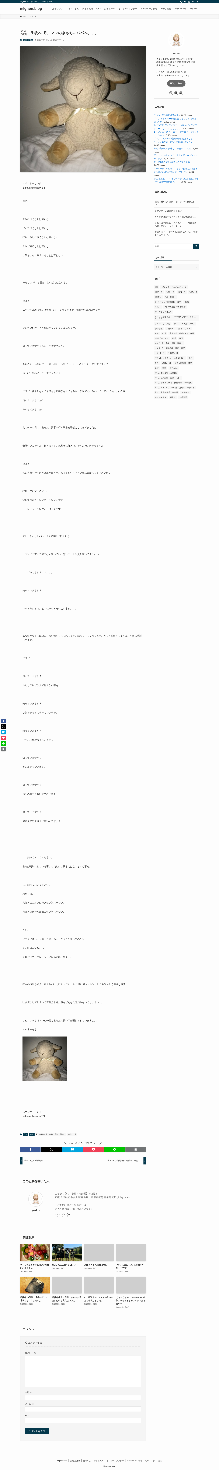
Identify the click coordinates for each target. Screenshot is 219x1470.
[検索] (197, 1)
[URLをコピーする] (135, 1149)
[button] (30, 1149)
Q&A (147, 1461)
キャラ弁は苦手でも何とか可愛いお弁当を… (175, 217)
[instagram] (181, 1)
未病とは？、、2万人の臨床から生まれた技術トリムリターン (176, 233)
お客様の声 (98, 1461)
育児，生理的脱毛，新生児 (166, 392)
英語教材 (185, 392)
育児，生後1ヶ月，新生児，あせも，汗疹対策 (175, 387)
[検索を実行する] (196, 246)
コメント (30, 1353)
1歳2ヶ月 (159, 292)
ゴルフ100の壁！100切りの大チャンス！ (173, 162)
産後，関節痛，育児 (183, 363)
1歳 (156, 287)
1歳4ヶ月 (182, 292)
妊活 (174, 338)
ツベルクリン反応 (162, 324)
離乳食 (173, 397)
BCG (187, 302)
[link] (57, 1214)
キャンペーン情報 (134, 1461)
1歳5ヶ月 (193, 292)
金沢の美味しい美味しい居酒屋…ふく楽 (172, 148)
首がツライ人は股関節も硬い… (169, 210)
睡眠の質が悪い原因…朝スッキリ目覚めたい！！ (174, 203)
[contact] (193, 1)
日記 (25, 40)
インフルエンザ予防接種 (174, 307)
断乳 (181, 338)
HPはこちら (176, 83)
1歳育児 (158, 297)
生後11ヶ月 (173, 353)
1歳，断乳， (170, 297)
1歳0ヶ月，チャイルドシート (174, 287)
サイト (28, 1416)
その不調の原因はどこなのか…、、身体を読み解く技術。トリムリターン (175, 224)
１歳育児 (183, 397)
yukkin (36, 1210)
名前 (28, 1392)
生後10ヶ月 (160, 353)
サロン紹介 (157, 1461)
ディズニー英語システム (184, 324)
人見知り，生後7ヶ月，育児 (178, 328)
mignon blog (62, 1461)
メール (29, 1404)
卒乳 (164, 333)
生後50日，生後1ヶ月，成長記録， (170, 358)
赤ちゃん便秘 (160, 397)
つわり (158, 307)
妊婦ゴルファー (161, 338)
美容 (157, 368)
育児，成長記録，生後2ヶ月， (168, 378)
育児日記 (173, 368)
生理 (190, 358)
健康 (157, 333)
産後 (157, 363)
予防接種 (159, 328)
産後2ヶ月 (72, 1134)
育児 (31, 40)
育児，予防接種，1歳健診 (166, 373)
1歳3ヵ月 (170, 292)
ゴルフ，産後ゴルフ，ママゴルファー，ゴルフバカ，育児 (176, 318)
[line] (185, 1)
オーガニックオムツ (163, 312)
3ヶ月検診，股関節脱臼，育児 (168, 302)
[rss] (189, 1)
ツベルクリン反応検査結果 (166, 115)
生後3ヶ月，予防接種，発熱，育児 (170, 348)
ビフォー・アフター (115, 1461)
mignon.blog (31, 8)
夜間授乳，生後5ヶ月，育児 (182, 333)
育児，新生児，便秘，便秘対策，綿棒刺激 (173, 383)
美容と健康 (75, 1461)
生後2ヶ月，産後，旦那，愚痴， (52, 1134)
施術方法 (87, 1461)
